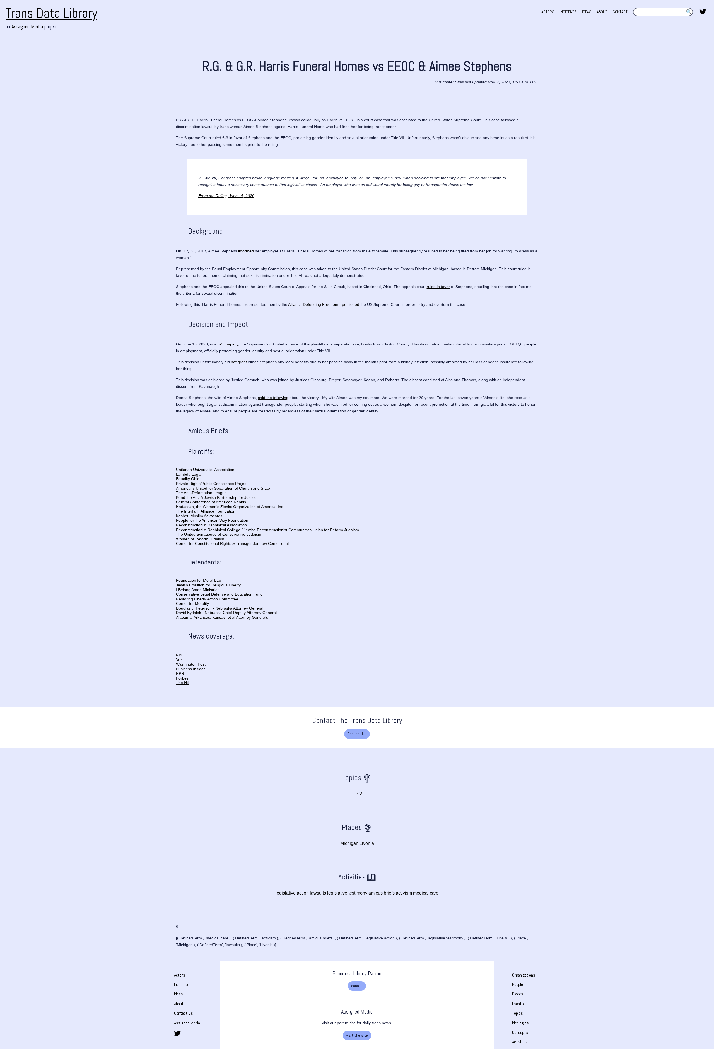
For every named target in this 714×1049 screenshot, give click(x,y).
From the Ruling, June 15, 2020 (226, 196)
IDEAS (586, 11)
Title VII (357, 793)
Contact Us (357, 734)
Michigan (349, 843)
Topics (517, 1013)
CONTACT (620, 11)
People (517, 984)
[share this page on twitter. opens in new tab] (702, 11)
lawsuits (318, 893)
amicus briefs (381, 893)
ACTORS (547, 11)
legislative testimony (347, 893)
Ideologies (520, 1023)
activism (404, 893)
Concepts (520, 1032)
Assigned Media (27, 26)
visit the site (357, 1035)
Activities (520, 1042)
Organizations (523, 975)
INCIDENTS (568, 11)
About (179, 1004)
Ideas (178, 994)
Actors (179, 975)
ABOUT (602, 11)
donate (357, 986)
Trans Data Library (51, 13)
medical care (425, 893)
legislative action (292, 893)
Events (518, 1004)
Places (517, 994)
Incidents (181, 984)
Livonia (367, 843)
